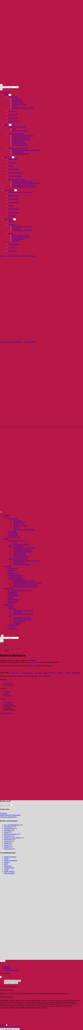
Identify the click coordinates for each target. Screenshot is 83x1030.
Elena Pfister (8, 702)
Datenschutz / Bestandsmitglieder (22, 108)
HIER (50, 666)
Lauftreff (11, 206)
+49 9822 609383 (12, 256)
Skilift (14, 129)
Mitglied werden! (17, 102)
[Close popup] (1, 977)
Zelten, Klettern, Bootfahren (21, 237)
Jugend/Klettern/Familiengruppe (10, 815)
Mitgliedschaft (12, 97)
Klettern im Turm (13, 169)
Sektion (6, 843)
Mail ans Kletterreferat (35, 662)
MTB (6, 864)
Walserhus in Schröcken (15, 134)
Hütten (6, 125)
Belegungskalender (18, 141)
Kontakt (2, 256)
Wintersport (11, 224)
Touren (6, 845)
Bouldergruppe (13, 195)
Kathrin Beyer (8, 704)
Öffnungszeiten (13, 159)
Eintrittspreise (12, 162)
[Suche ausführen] (2, 640)
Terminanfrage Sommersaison (21, 139)
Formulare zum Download (16, 179)
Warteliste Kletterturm (15, 176)
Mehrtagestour (76, 672)
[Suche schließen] (2, 636)
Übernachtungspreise (19, 143)
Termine (6, 93)
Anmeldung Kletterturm (15, 173)
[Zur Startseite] (41, 83)
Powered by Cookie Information (10, 1027)
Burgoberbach (8, 827)
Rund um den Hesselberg (20, 130)
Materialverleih (13, 118)
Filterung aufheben (6, 713)
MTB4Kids (16, 241)
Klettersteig (7, 695)
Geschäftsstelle (13, 114)
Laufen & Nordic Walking (12, 838)
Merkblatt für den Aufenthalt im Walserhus (25, 150)
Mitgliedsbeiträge (17, 100)
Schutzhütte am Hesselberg (16, 127)
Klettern (67, 672)
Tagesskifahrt (16, 228)
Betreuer (11, 166)
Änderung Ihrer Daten (19, 104)
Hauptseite (3, 813)
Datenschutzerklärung (11, 970)
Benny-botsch (15, 672)
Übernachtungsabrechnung (20, 154)
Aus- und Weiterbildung (11, 825)
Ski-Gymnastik (13, 199)
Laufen (6, 869)
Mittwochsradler (13, 212)
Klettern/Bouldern (14, 244)
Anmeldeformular (17, 152)
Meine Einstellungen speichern (10, 1029)
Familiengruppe (13, 202)
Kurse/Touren (8, 219)
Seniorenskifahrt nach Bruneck (22, 230)
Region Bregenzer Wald (20, 145)
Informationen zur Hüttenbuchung (23, 136)
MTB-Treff (11, 216)
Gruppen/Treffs (9, 190)
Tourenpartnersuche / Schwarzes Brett (20, 192)
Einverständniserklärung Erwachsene (24, 185)
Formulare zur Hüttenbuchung (17, 148)
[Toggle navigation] (1, 85)
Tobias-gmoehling (27, 672)
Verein (6, 95)
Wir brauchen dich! (14, 121)
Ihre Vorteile (16, 99)
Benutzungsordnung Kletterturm (22, 181)
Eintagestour (8, 683)
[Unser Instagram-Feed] (4, 961)
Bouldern (60, 672)
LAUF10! (11, 247)
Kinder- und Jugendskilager (21, 235)
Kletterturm (7, 157)
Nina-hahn (38, 672)
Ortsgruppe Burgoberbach (8, 817)
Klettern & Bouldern (10, 834)
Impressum (7, 968)
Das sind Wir (12, 111)
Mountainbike (12, 251)
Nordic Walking (13, 209)
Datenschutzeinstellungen (12, 981)
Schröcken (7, 841)
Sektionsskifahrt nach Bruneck (22, 226)
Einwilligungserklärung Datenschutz (23, 187)
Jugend (10, 233)
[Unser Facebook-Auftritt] (1, 961)
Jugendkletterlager (18, 239)
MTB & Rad (8, 839)
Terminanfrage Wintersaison (21, 137)
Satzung (14, 106)
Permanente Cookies (11, 983)
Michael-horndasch (49, 672)
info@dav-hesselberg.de (27, 256)
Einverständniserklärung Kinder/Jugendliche (26, 183)
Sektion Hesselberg (10, 857)
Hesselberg (7, 830)
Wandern (11, 221)
